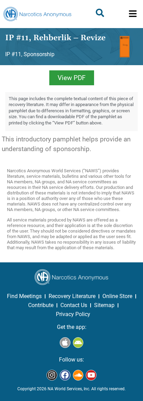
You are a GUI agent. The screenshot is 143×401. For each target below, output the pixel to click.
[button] (132, 14)
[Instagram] (52, 375)
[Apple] (65, 342)
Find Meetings (24, 296)
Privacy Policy (73, 314)
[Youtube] (91, 375)
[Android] (78, 342)
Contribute (40, 305)
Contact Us (73, 305)
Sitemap (104, 305)
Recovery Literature (72, 296)
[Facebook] (65, 375)
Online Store (117, 296)
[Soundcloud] (78, 375)
